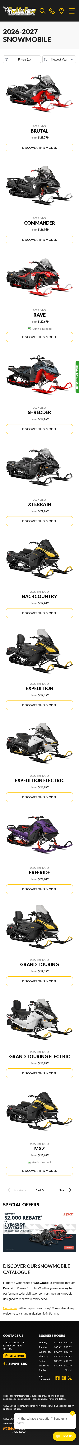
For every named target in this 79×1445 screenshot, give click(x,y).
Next (62, 1190)
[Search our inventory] (42, 10)
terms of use (13, 1408)
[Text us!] (64, 1436)
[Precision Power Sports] (19, 11)
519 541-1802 (17, 1363)
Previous (19, 1190)
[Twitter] (69, 1378)
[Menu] (71, 11)
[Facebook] (57, 1378)
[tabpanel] (55, 1356)
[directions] (61, 10)
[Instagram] (63, 1378)
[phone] (52, 10)
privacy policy (67, 1405)
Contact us (10, 1308)
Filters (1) (24, 59)
